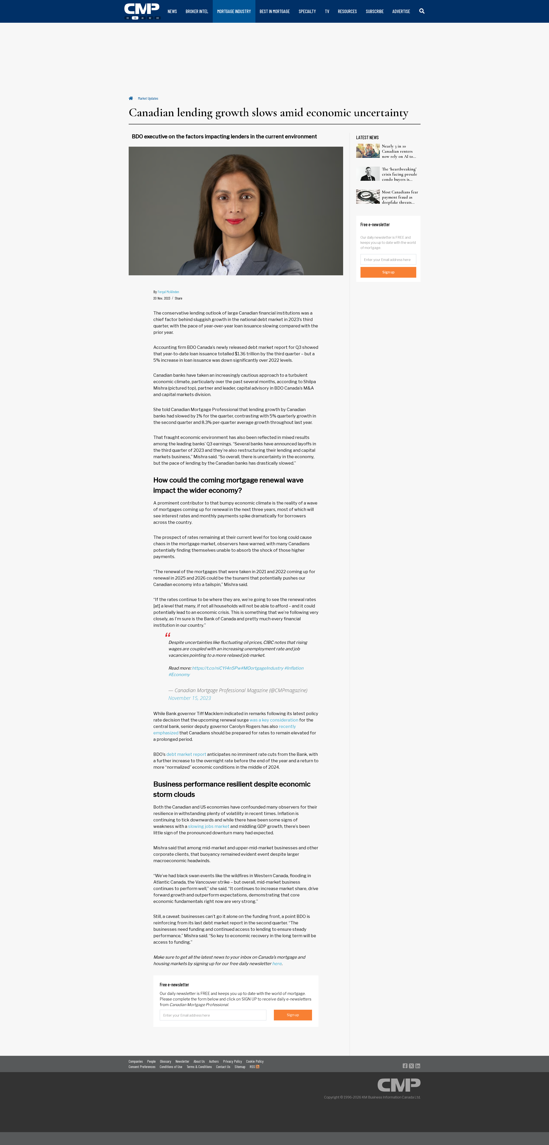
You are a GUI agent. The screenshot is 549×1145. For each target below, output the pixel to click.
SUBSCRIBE (375, 11)
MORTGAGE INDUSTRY (234, 11)
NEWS (172, 11)
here (277, 963)
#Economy (179, 674)
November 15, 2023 (189, 697)
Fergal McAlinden (168, 291)
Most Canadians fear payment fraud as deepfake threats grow (400, 197)
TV (327, 11)
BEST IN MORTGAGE (275, 11)
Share (178, 298)
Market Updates (148, 98)
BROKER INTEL (197, 11)
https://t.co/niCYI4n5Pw (216, 668)
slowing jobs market (208, 826)
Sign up (293, 1015)
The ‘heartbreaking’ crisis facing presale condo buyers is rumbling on (399, 174)
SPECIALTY (307, 11)
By (166, 291)
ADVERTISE (401, 11)
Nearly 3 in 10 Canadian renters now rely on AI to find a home (397, 151)
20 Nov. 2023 (161, 298)
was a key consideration (274, 720)
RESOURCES (347, 11)
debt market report (186, 754)
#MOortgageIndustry (262, 668)
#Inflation (293, 668)
